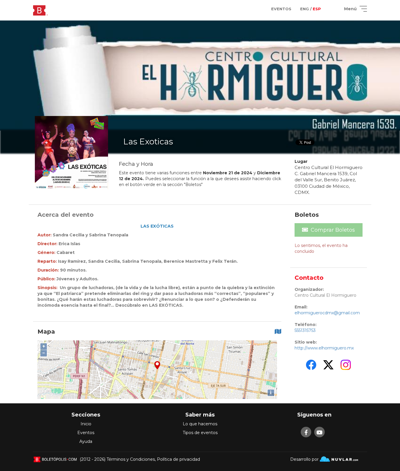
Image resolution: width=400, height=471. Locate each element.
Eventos (85, 432)
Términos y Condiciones (131, 459)
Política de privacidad (178, 459)
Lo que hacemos (200, 423)
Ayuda (85, 441)
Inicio (86, 423)
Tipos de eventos (200, 432)
